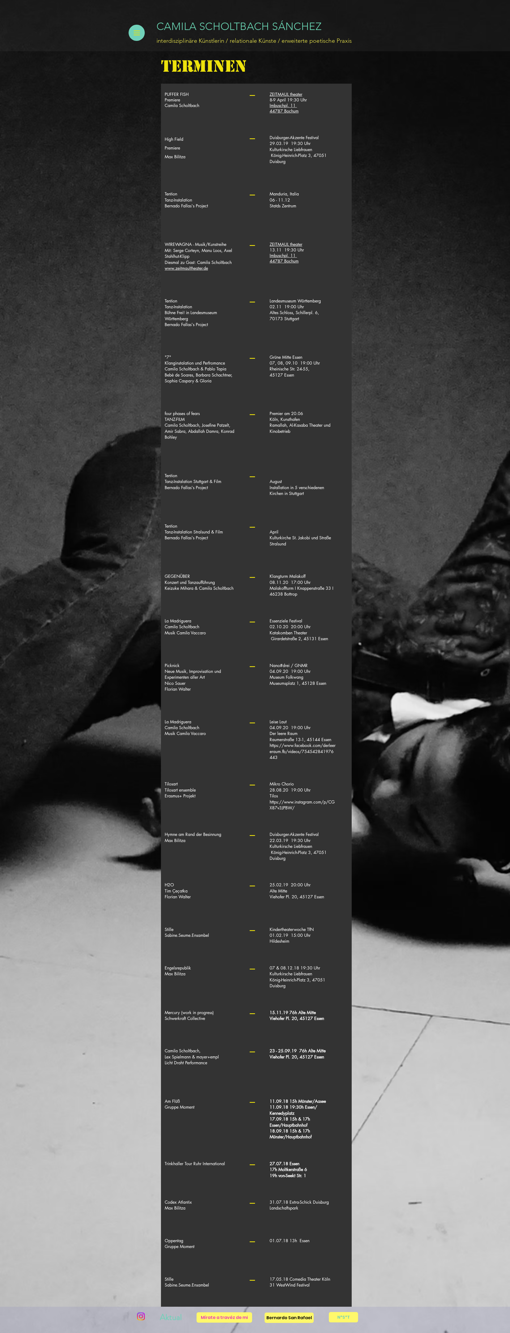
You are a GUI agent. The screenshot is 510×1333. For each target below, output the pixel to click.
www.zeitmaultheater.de (186, 268)
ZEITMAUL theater (286, 94)
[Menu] (137, 33)
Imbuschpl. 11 (283, 105)
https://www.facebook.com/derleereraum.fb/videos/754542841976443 (302, 751)
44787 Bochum (284, 111)
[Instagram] (141, 1316)
